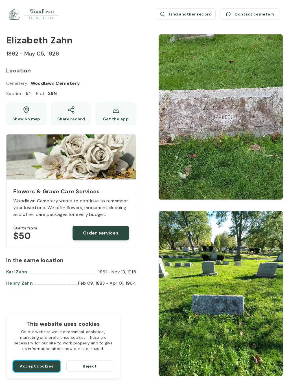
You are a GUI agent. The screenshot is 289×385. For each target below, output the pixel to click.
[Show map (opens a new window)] (26, 114)
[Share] (71, 114)
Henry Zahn (19, 283)
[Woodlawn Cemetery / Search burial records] (34, 14)
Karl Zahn (16, 272)
